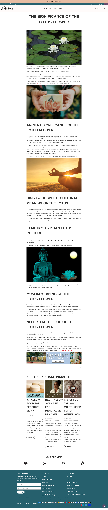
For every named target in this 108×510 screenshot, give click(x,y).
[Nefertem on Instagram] (5, 4)
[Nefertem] (7, 8)
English (92, 4)
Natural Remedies (46, 488)
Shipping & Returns (72, 482)
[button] (46, 8)
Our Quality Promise (72, 491)
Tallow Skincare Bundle (48, 485)
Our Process (23, 4)
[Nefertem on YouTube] (12, 4)
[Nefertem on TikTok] (10, 4)
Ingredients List (71, 488)
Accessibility (34, 503)
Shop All (44, 476)
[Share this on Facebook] (73, 368)
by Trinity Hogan (29, 28)
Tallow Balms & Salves (47, 491)
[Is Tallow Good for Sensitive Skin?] (35, 389)
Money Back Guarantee (73, 485)
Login (101, 4)
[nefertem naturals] (54, 363)
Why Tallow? (17, 4)
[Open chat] (104, 506)
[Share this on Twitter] (69, 368)
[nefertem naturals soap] (54, 119)
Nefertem (19, 505)
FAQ (68, 479)
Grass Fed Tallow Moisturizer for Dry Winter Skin (72, 407)
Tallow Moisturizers (47, 479)
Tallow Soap (45, 482)
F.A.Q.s (29, 4)
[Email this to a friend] (79, 368)
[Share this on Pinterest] (76, 368)
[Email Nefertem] (1, 4)
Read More (31, 437)
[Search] (105, 8)
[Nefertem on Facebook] (3, 4)
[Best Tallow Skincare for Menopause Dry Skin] (54, 389)
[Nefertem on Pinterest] (8, 4)
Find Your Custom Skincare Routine (76, 494)
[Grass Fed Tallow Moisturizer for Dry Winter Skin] (73, 389)
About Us (69, 476)
